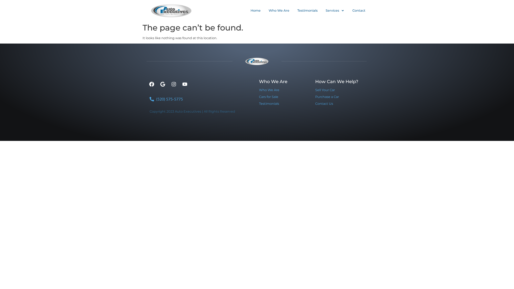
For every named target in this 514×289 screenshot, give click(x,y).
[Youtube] (185, 84)
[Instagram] (174, 84)
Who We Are (279, 10)
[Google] (163, 84)
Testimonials (307, 10)
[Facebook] (152, 84)
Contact (358, 10)
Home (256, 10)
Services (332, 10)
